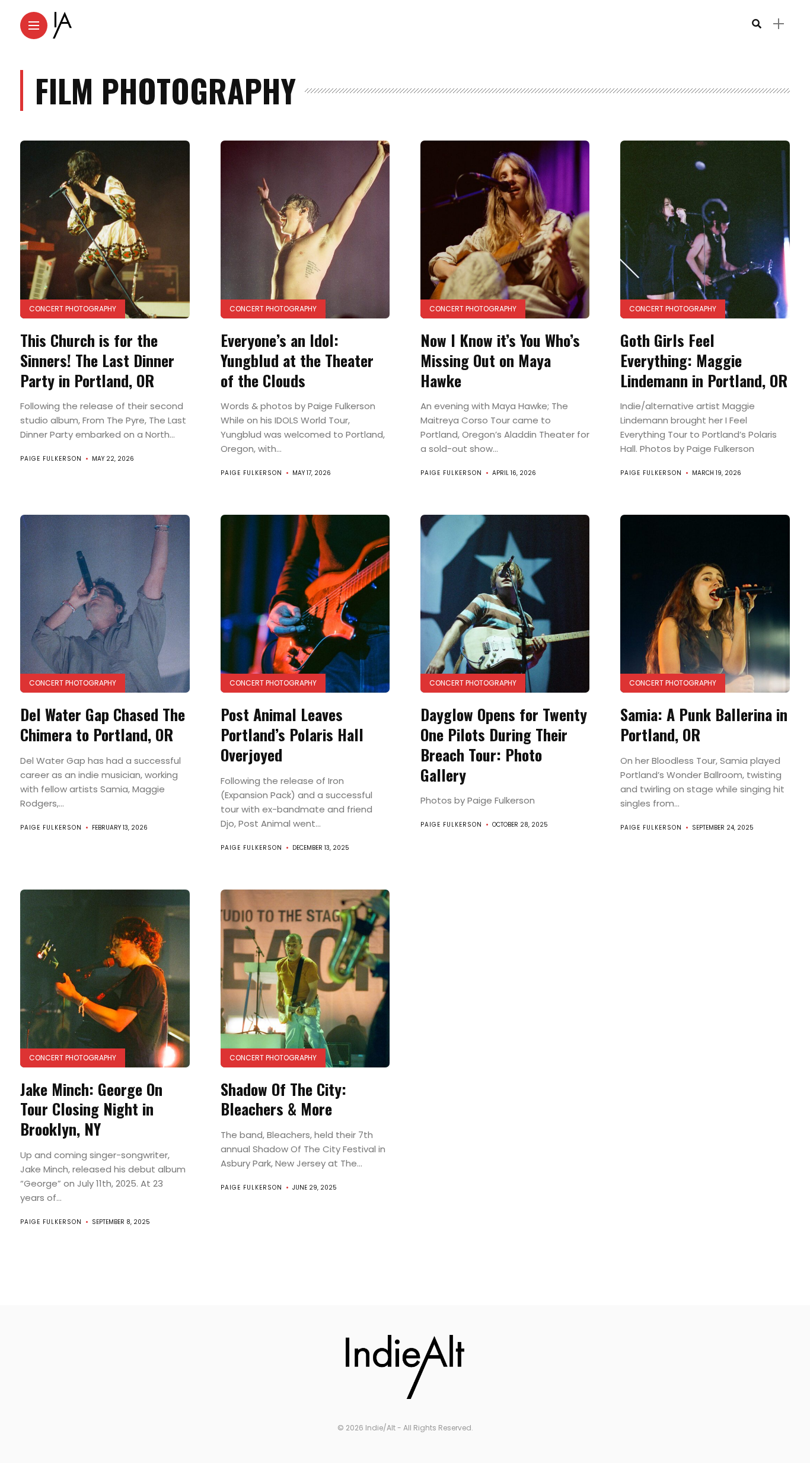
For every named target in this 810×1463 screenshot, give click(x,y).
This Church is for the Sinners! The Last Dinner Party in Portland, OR (97, 360)
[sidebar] (778, 24)
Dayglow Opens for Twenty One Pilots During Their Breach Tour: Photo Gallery (503, 744)
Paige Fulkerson (51, 458)
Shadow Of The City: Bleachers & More (283, 1099)
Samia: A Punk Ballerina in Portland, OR (703, 724)
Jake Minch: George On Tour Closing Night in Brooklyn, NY (91, 1109)
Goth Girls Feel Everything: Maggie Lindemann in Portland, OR (703, 360)
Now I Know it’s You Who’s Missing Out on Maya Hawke (500, 360)
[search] (756, 24)
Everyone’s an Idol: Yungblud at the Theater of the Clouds (297, 360)
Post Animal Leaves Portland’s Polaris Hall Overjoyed (292, 734)
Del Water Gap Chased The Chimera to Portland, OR (102, 724)
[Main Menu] (33, 26)
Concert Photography (72, 309)
